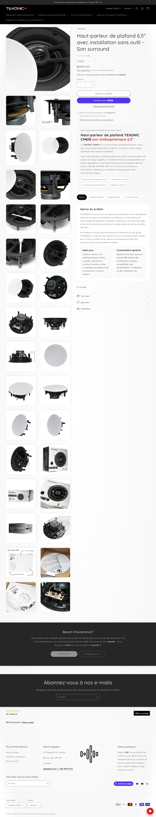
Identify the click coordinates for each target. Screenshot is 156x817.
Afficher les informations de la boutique (96, 120)
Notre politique (12, 752)
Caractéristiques (97, 197)
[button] (21, 15)
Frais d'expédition (83, 70)
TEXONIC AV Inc (17, 814)
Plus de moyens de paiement (103, 106)
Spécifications (114, 197)
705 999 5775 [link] (64, 654)
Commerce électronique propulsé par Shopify (39, 814)
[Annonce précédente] (7, 2)
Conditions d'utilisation (15, 757)
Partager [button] (83, 287)
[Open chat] (150, 811)
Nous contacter (12, 761)
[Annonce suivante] (149, 2)
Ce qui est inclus (132, 197)
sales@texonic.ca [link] (92, 654)
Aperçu (82, 197)
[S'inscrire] (97, 697)
